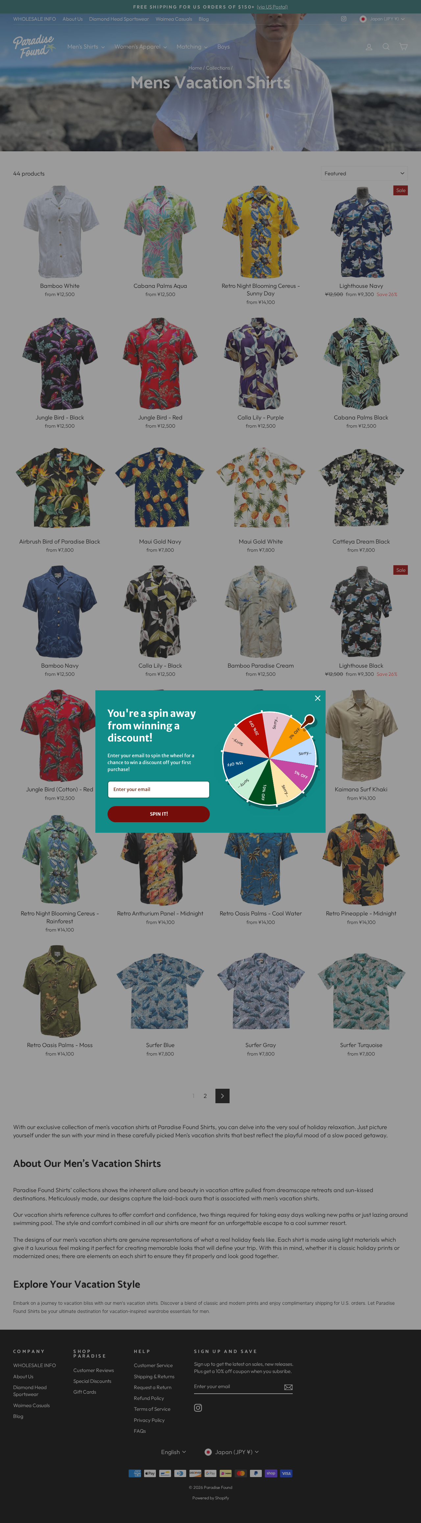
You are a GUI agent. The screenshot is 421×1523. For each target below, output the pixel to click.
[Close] (318, 698)
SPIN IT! (159, 814)
